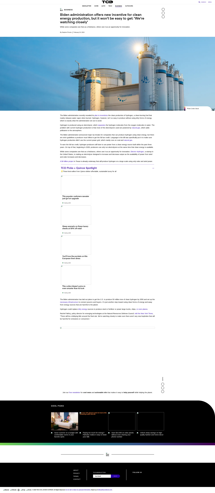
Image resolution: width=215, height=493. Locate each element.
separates (101, 125)
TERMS (76, 476)
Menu (210, 2)
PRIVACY (76, 473)
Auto (103, 6)
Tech (110, 6)
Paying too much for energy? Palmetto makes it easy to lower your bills (95, 435)
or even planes (141, 309)
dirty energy (82, 309)
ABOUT (75, 470)
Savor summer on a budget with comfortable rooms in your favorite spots (66, 435)
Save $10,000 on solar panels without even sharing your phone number (122, 435)
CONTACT (76, 479)
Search (203, 2)
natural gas (136, 128)
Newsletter (86, 6)
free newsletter (74, 392)
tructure (75, 302)
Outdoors (129, 6)
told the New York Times (144, 313)
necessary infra (65, 302)
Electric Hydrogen (137, 152)
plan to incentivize (101, 115)
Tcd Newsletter (99, 472)
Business (118, 6)
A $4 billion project (67, 161)
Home (96, 6)
